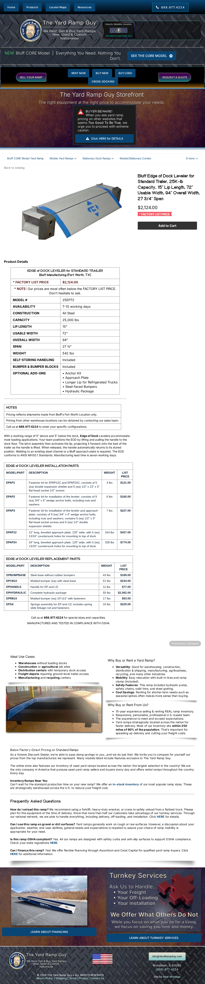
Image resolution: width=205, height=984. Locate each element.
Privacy (83, 978)
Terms (73, 978)
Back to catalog (14, 167)
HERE (160, 816)
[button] (192, 159)
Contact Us (97, 978)
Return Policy (44, 978)
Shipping (61, 978)
